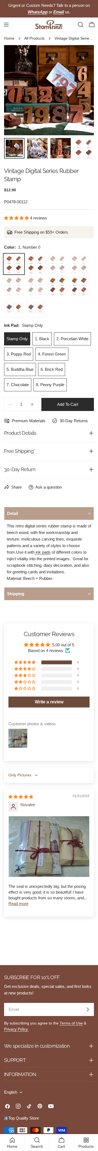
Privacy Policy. (16, 1029)
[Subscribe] (87, 1009)
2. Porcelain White (72, 338)
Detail (12, 513)
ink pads (43, 552)
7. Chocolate (18, 384)
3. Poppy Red (19, 354)
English (10, 1092)
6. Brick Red (52, 369)
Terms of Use (71, 1023)
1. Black (42, 338)
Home (9, 38)
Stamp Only (17, 338)
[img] (20, 796)
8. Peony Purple (50, 384)
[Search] (80, 24)
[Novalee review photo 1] (49, 846)
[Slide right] (80, 90)
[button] (17, 218)
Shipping (15, 593)
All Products (34, 38)
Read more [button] (18, 903)
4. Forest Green (52, 354)
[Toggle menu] (6, 24)
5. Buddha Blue (20, 369)
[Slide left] (17, 90)
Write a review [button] (49, 702)
